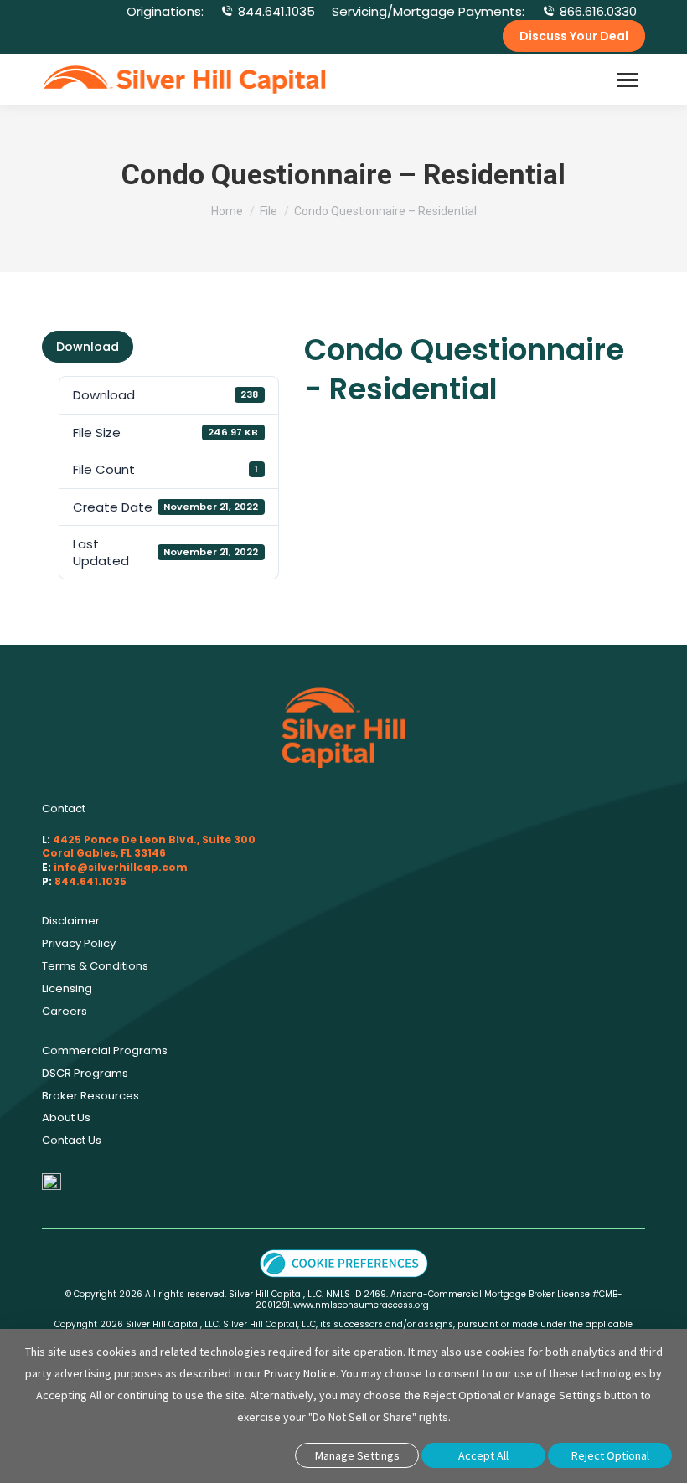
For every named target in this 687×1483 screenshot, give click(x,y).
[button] (344, 1262)
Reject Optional (610, 1455)
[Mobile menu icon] (627, 80)
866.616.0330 (598, 11)
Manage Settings (357, 1455)
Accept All (483, 1455)
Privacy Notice (300, 1373)
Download (87, 346)
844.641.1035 (276, 11)
